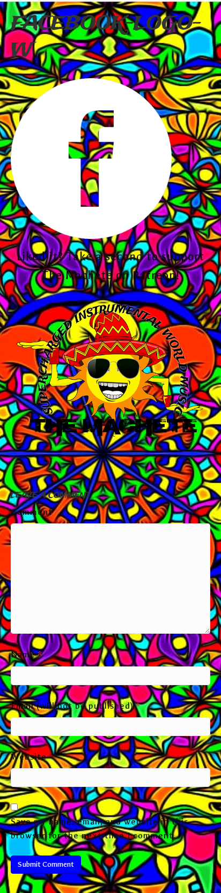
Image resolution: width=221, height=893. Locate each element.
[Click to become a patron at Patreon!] (110, 372)
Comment (35, 512)
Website (29, 757)
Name (26, 654)
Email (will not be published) (76, 706)
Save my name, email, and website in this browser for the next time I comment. (99, 828)
